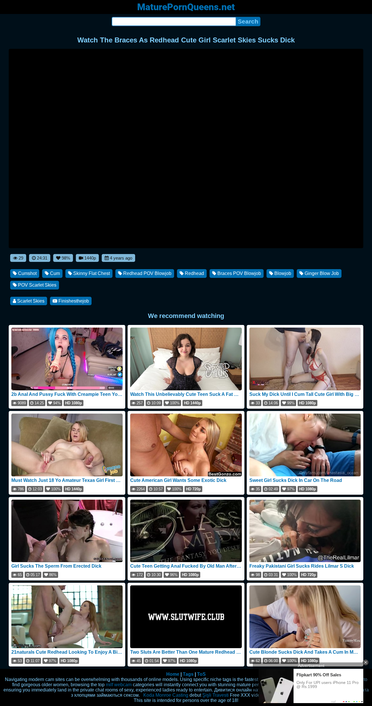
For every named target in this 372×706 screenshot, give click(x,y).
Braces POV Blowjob (238, 273)
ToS (201, 674)
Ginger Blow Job (321, 273)
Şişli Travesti (215, 695)
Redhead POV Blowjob (146, 273)
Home (172, 674)
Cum (54, 273)
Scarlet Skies (30, 301)
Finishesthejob (73, 301)
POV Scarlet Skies (36, 285)
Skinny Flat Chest (91, 273)
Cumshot (27, 273)
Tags (188, 674)
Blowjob (282, 273)
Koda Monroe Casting (165, 695)
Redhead (194, 273)
